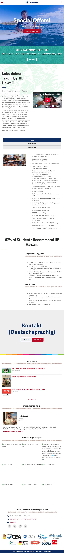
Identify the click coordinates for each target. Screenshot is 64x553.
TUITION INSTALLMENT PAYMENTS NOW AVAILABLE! (28, 369)
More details (32, 59)
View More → (32, 400)
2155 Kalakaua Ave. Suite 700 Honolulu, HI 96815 (23, 519)
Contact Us (13, 522)
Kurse (32, 140)
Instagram (38, 438)
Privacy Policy (48, 551)
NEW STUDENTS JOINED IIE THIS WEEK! (24, 377)
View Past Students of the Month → (13, 431)
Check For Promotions (32, 31)
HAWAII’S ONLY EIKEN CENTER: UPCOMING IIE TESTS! (28, 390)
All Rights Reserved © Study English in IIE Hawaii (27, 551)
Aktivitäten (32, 144)
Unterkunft (32, 147)
